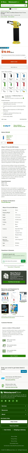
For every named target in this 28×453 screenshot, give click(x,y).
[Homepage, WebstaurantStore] (14, 2)
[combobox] (14, 5)
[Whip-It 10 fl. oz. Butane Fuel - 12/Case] (8, 139)
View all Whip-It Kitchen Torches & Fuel (19, 126)
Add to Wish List (14, 67)
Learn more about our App (11, 387)
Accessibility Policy (14, 443)
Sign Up (24, 371)
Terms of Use (10, 267)
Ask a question (11, 16)
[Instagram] (2, 401)
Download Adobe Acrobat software (8, 317)
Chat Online (7, 430)
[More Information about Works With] (9, 132)
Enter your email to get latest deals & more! (12, 368)
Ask (23, 261)
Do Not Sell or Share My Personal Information (14, 445)
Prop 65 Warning (5, 202)
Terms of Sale (14, 436)
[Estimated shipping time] (23, 98)
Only (2, 49)
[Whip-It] (6, 125)
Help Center (14, 421)
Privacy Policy (17, 267)
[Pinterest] (17, 401)
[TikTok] (13, 401)
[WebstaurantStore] (14, 392)
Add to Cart (10, 142)
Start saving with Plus (10, 379)
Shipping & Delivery (20, 430)
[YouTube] (5, 401)
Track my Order (14, 425)
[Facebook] (9, 401)
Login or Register (14, 355)
